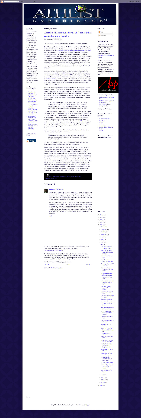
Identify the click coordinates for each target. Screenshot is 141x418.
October (103, 232)
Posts (101, 32)
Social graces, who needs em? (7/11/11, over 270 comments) (33, 126)
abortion (50, 176)
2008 (101, 222)
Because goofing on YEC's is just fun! (107, 264)
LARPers (81, 121)
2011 (101, 214)
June (102, 242)
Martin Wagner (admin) (105, 118)
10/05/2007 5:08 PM (58, 189)
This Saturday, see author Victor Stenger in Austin (107, 366)
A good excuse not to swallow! (106, 325)
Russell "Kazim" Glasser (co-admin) (106, 127)
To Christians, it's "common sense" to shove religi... (106, 358)
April (102, 375)
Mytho (51, 189)
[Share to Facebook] (59, 39)
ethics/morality (63, 176)
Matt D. (101, 123)
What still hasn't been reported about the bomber (106, 287)
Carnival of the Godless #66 (107, 317)
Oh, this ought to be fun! (107, 362)
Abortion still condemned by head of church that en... (107, 329)
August (103, 237)
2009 (101, 219)
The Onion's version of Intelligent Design (106, 247)
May (102, 244)
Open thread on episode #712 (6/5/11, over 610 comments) (32, 94)
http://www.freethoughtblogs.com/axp (53, 250)
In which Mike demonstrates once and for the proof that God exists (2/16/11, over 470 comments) (32, 102)
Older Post (88, 265)
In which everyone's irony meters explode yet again (107, 282)
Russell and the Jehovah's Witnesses (107, 349)
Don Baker (102, 120)
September (104, 234)
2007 (101, 224)
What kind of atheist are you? (107, 256)
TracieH (101, 130)
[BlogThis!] (55, 39)
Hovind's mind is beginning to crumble (107, 260)
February (103, 380)
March (103, 377)
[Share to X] (57, 39)
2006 (101, 385)
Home (68, 265)
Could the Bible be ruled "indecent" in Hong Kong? (107, 277)
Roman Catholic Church (76, 176)
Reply (50, 215)
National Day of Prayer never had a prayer (106, 353)
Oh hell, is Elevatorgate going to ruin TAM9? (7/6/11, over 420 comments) (32, 111)
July (102, 239)
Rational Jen (102, 125)
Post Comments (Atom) (57, 268)
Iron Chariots (102, 104)
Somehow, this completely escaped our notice (107, 308)
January (103, 382)
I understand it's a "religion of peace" (107, 321)
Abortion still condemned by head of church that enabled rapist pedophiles (67, 34)
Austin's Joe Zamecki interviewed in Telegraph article (106, 345)
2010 (101, 217)
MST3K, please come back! (106, 371)
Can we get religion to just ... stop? (107, 296)
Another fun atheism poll (107, 273)
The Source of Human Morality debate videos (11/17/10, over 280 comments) (33, 119)
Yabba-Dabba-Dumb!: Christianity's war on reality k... (107, 252)
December (103, 227)
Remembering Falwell (106, 299)
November (104, 229)
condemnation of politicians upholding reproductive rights (74, 50)
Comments (103, 35)
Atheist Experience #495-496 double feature (107, 340)
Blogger (87, 405)
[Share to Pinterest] (61, 39)
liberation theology (50, 79)
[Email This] (53, 39)
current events (56, 176)
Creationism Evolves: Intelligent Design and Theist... (107, 269)
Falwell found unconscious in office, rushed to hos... (107, 303)
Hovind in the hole (105, 333)
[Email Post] (47, 174)
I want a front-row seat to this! (107, 292)
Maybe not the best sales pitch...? (107, 336)
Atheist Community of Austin (106, 97)
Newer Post (47, 265)
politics (68, 176)
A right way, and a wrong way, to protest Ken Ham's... (107, 312)
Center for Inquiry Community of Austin (106, 101)
